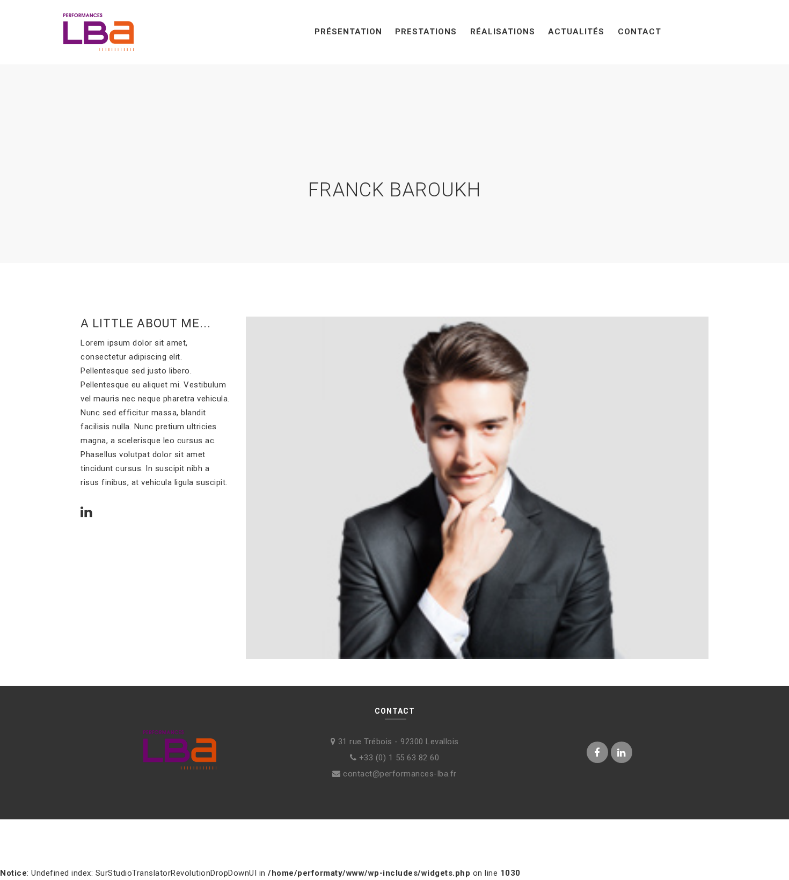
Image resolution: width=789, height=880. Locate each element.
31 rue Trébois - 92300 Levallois (397, 741)
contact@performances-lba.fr (399, 774)
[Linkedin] (86, 513)
